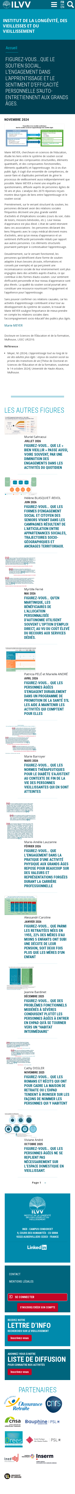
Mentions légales (21, 1281)
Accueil (11, 48)
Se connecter (24, 1297)
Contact (15, 1274)
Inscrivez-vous (20, 1338)
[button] (34, 135)
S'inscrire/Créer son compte (37, 1307)
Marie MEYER (13, 325)
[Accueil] (18, 4)
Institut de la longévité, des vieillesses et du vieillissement (35, 26)
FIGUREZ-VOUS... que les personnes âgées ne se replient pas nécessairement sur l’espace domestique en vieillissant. (44, 1159)
